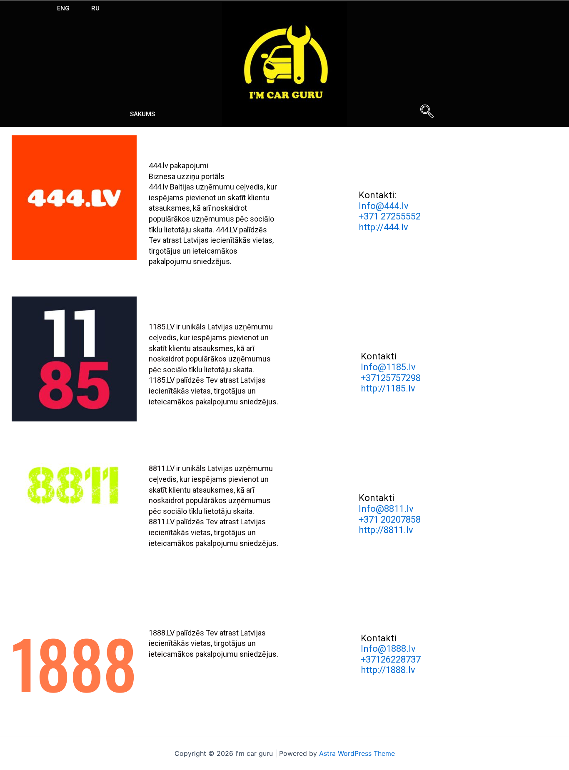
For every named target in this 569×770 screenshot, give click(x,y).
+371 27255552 (390, 216)
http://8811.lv (386, 530)
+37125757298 (391, 378)
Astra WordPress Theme (357, 753)
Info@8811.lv (386, 508)
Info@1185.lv (388, 367)
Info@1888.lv (388, 648)
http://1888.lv (388, 670)
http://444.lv (383, 227)
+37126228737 (391, 659)
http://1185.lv (388, 388)
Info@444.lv (384, 206)
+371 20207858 (390, 519)
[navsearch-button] (427, 112)
